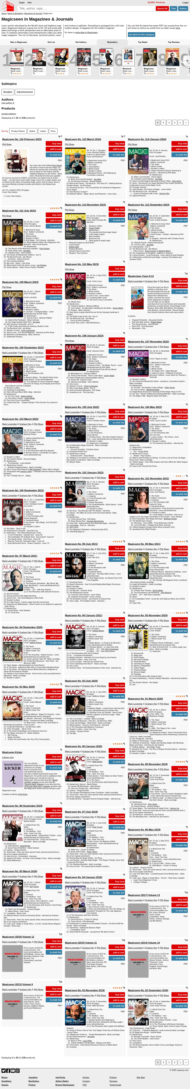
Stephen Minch (164, 251)
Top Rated (142, 42)
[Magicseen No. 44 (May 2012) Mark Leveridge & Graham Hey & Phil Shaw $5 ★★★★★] (106, 57)
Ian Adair (97, 179)
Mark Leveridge (135, 281)
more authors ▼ (7, 103)
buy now (56, 143)
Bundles (7, 92)
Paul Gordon (44, 249)
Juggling (33, 1077)
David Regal (25, 846)
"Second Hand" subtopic (34, 784)
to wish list (55, 155)
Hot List (51, 42)
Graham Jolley (26, 471)
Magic (4, 1077)
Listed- (43, 131)
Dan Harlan (57, 165)
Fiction (32, 1085)
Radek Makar (156, 322)
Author (183, 8)
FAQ (85, 1085)
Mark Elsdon (97, 762)
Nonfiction (33, 1081)
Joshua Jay (174, 808)
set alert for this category (141, 34)
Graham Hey (151, 281)
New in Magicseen (18, 42)
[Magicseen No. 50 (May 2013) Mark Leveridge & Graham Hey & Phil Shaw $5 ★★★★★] (150, 57)
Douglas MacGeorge (95, 521)
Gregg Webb (118, 308)
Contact (86, 1081)
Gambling (6, 1081)
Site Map (141, 1077)
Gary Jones (176, 181)
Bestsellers (112, 42)
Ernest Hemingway (65, 1085)
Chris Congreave (28, 330)
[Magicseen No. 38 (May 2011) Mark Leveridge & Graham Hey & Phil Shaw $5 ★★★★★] (61, 57)
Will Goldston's (36, 469)
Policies (113, 1077)
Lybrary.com (8, 757)
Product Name (18, 131)
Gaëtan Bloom (98, 631)
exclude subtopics (8, 114)
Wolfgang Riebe (152, 390)
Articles (86, 1077)
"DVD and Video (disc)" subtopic (37, 786)
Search (162, 8)
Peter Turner (170, 388)
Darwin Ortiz (164, 194)
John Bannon (166, 593)
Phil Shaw (6, 144)
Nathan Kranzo (36, 643)
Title (173, 8)
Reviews (113, 1081)
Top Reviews (174, 42)
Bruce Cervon (150, 251)
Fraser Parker (94, 228)
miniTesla (60, 1077)
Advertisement (25, 92)
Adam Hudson (26, 396)
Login (186, 2)
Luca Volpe (74, 525)
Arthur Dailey (62, 1081)
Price (53, 131)
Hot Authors (81, 42)
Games (4, 1085)
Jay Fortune (41, 265)
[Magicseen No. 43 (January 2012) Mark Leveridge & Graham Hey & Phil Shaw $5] (39, 57)
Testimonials (115, 1085)
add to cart (55, 149)
